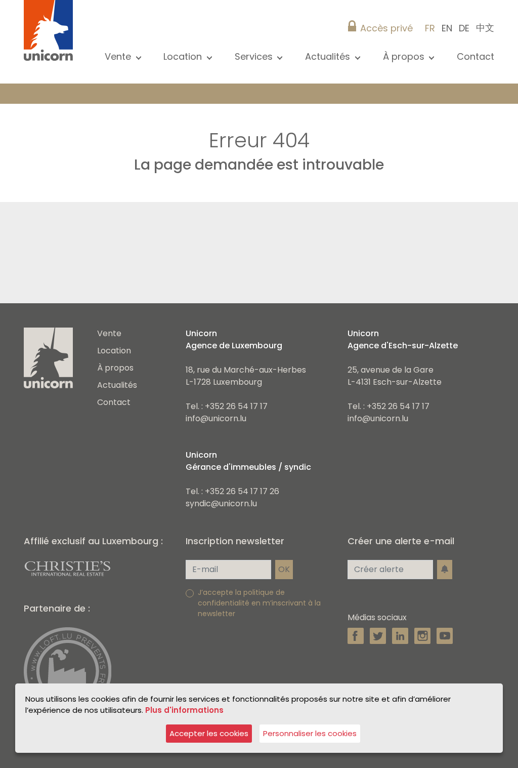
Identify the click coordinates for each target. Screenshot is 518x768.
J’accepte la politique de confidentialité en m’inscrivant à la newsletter (259, 603)
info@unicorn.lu (216, 418)
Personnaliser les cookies (310, 733)
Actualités (117, 385)
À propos (115, 368)
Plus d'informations (184, 710)
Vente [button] (119, 56)
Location (114, 350)
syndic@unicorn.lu (221, 503)
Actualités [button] (329, 56)
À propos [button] (405, 56)
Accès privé (386, 28)
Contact (475, 56)
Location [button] (183, 56)
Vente (109, 333)
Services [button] (255, 56)
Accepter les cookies (208, 733)
